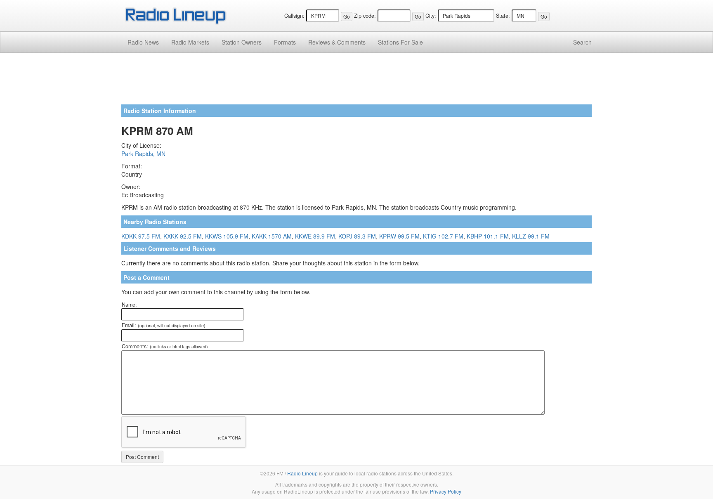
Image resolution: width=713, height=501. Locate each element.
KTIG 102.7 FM (443, 236)
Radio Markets (190, 42)
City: (430, 15)
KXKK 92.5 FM (182, 236)
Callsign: (294, 15)
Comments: (165, 346)
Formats (285, 42)
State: (503, 15)
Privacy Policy (445, 491)
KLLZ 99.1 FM (531, 236)
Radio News (143, 42)
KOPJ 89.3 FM (357, 236)
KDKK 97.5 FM (140, 236)
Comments (337, 42)
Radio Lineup (302, 473)
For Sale (400, 42)
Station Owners (242, 42)
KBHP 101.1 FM (488, 236)
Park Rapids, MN (143, 153)
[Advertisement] (356, 81)
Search (582, 42)
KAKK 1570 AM (272, 236)
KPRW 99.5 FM (399, 236)
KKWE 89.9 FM (315, 236)
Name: (129, 304)
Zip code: (365, 15)
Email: (163, 325)
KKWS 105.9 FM (226, 236)
